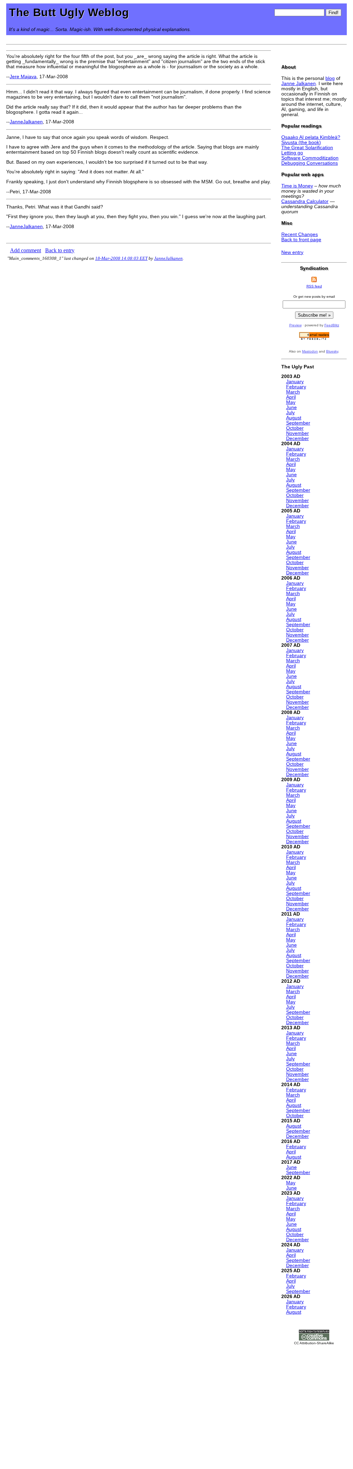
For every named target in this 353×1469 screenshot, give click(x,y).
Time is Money (297, 185)
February (296, 386)
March (293, 392)
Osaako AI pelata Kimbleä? (310, 137)
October (295, 428)
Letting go (292, 152)
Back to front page (301, 239)
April (291, 397)
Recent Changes (299, 234)
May (290, 402)
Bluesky (332, 351)
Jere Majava (23, 76)
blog (330, 78)
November (297, 433)
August (293, 417)
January (295, 381)
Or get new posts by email (314, 296)
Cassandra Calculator (305, 201)
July (290, 412)
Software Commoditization (310, 158)
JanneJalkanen (26, 121)
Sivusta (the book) (301, 142)
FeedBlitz (331, 325)
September (298, 423)
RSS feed (314, 286)
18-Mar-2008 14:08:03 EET (121, 258)
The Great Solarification (307, 147)
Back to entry (59, 250)
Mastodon (310, 351)
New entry (292, 252)
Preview (295, 325)
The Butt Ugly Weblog (69, 12)
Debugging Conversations (309, 163)
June (291, 407)
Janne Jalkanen (298, 83)
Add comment (25, 250)
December (297, 438)
